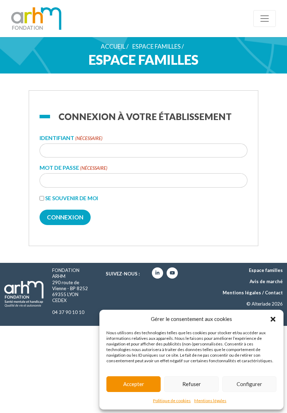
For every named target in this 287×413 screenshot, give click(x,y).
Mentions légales (210, 400)
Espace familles (156, 46)
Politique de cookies (172, 400)
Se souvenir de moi (71, 198)
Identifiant (71, 138)
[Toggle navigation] (264, 18)
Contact (274, 292)
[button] (273, 318)
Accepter (133, 384)
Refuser (191, 384)
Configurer (249, 384)
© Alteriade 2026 (264, 304)
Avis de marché (266, 281)
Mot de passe (73, 167)
